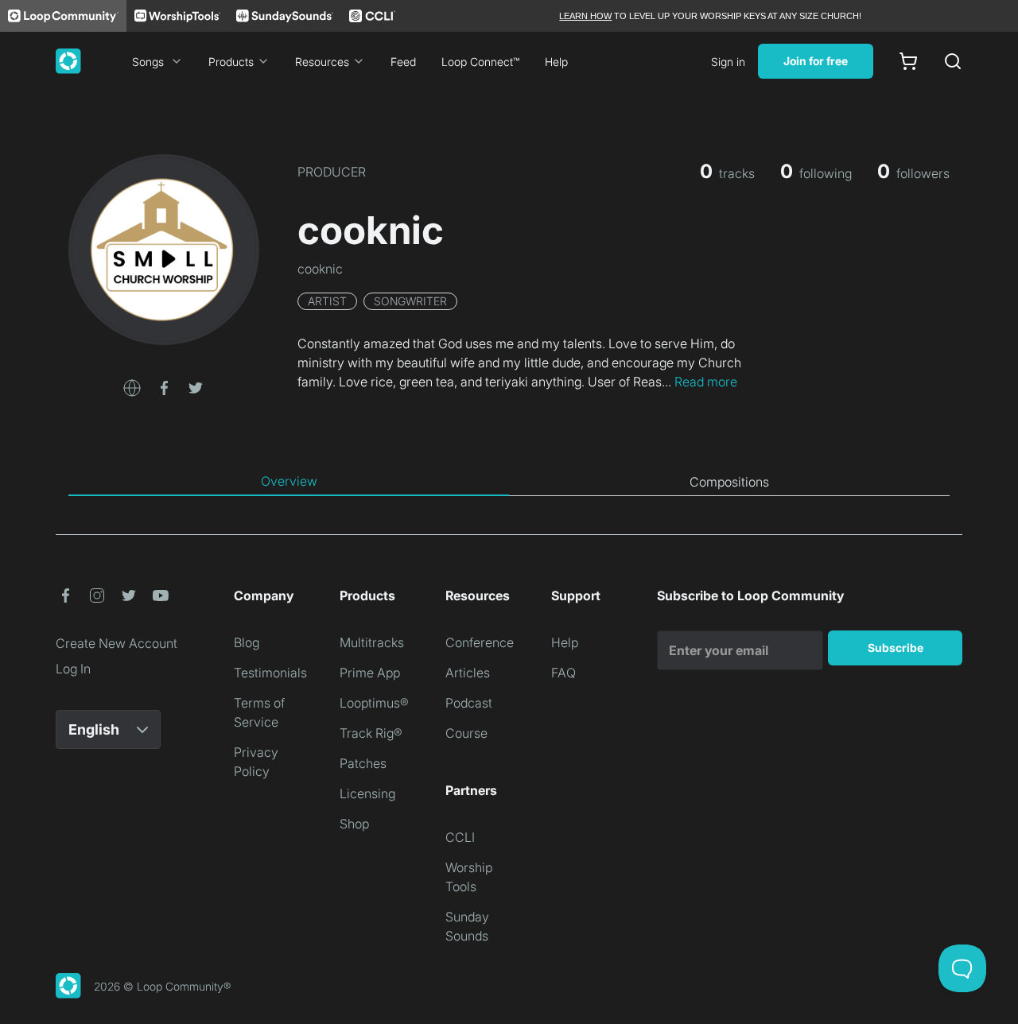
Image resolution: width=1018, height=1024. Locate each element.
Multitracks (372, 642)
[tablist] (509, 481)
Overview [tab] (289, 481)
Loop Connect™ (480, 61)
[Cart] (908, 61)
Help (556, 61)
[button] (132, 386)
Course (466, 733)
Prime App (370, 673)
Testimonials (270, 673)
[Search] (952, 61)
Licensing (367, 793)
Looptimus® (374, 703)
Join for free (815, 61)
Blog (246, 642)
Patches (363, 763)
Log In (73, 669)
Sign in (728, 61)
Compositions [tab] (729, 482)
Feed (403, 61)
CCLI (460, 837)
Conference (479, 642)
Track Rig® (371, 733)
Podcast (468, 703)
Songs (148, 61)
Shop (354, 824)
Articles (467, 673)
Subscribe (895, 647)
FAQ (563, 673)
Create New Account (116, 643)
